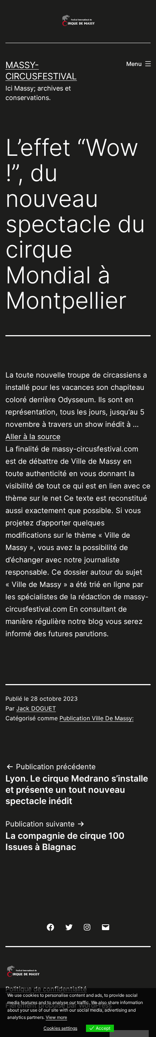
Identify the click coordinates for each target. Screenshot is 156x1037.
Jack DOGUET (36, 708)
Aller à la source (33, 436)
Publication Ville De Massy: (96, 718)
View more (56, 1017)
